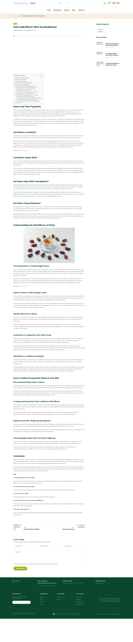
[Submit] (29, 602)
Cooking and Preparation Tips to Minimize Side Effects (29, 98)
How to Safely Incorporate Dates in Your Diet (26, 95)
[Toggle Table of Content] (40, 76)
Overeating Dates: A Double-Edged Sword (27, 87)
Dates (19, 16)
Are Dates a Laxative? (21, 79)
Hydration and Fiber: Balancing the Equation (27, 99)
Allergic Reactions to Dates (23, 90)
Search (33, 3)
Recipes (100, 31)
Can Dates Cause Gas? (21, 81)
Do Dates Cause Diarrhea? (22, 84)
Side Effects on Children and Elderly (26, 93)
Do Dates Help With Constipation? (24, 82)
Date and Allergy (23, 150)
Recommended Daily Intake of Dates (25, 96)
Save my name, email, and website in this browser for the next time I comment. (36, 564)
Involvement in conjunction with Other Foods (28, 92)
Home (15, 16)
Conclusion (18, 102)
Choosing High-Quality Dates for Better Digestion (28, 101)
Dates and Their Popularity (22, 77)
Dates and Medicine (24, 286)
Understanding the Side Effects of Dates (25, 86)
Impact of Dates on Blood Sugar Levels (26, 89)
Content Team (29, 30)
